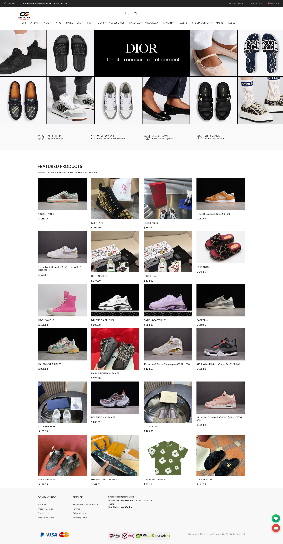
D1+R (101, 22)
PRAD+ (47, 22)
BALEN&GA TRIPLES (102, 320)
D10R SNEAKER (47, 426)
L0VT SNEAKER (47, 479)
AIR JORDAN (152, 22)
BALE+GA (134, 22)
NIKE (58, 22)
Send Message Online (120, 507)
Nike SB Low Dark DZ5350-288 (213, 213)
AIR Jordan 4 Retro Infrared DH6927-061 (218, 364)
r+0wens (182, 22)
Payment (77, 508)
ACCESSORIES (117, 22)
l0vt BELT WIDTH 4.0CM (105, 479)
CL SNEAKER (98, 222)
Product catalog (46, 508)
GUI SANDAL (203, 267)
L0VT (90, 22)
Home (23, 22)
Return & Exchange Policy (85, 504)
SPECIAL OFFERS (201, 22)
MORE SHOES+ (74, 22)
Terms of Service (46, 517)
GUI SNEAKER (46, 213)
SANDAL (34, 22)
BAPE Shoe (202, 320)
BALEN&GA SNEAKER (103, 417)
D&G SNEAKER (99, 276)
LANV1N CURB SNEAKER (105, 373)
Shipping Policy (80, 517)
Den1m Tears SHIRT (154, 479)
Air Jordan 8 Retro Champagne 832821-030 (167, 364)
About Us (42, 504)
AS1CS (231, 22)
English (274, 3)
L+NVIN (167, 22)
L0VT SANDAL (204, 479)
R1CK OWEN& (46, 320)
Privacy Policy (79, 513)
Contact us (11, 3)
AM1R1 (219, 22)
